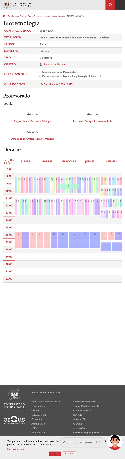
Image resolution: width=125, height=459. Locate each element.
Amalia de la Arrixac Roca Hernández (32, 138)
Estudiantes (13, 16)
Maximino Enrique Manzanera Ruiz (92, 121)
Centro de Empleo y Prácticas (88, 432)
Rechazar (69, 453)
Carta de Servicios (82, 410)
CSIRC (34, 428)
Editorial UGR (38, 432)
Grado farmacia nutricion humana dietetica (46, 16)
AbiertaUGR (79, 419)
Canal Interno (38, 406)
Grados (23, 16)
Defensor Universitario (84, 401)
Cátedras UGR (38, 414)
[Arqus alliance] (14, 420)
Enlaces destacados (45, 392)
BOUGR (77, 414)
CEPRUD (36, 410)
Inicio (4, 16)
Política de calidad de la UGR (45, 401)
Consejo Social (80, 428)
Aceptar (54, 453)
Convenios (36, 419)
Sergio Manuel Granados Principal (32, 121)
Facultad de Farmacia (55, 64)
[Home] (17, 5)
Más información (15, 449)
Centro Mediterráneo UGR (86, 406)
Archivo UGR (38, 423)
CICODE (77, 423)
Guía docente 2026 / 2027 (58, 84)
